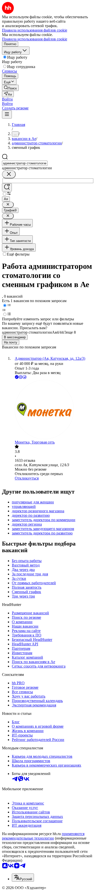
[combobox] (25, 163)
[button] (7, 99)
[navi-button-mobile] (7, 114)
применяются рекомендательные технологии (43, 836)
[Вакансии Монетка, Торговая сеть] (53, 410)
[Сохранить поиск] (7, 187)
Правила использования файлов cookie (34, 39)
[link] (10, 88)
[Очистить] (9, 174)
